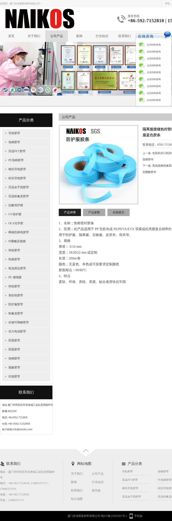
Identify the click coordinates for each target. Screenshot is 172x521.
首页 (11, 36)
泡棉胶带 (14, 142)
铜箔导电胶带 (17, 169)
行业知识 (102, 36)
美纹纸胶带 (15, 295)
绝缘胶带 (14, 259)
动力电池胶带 (17, 331)
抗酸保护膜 (15, 205)
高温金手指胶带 (18, 187)
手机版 (138, 515)
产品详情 (70, 212)
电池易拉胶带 (17, 268)
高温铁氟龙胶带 (18, 196)
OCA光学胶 (15, 223)
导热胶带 (14, 133)
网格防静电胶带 (18, 232)
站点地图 (77, 498)
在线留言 (118, 212)
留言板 (96, 490)
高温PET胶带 (17, 151)
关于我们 (34, 36)
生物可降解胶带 (18, 322)
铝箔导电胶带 (17, 178)
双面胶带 (14, 340)
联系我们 (124, 36)
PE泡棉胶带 (16, 160)
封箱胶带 (14, 376)
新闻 (79, 36)
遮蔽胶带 (14, 367)
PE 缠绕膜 (15, 277)
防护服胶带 (15, 304)
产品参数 (94, 212)
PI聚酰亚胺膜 (17, 241)
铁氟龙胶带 (15, 313)
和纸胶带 (14, 250)
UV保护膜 (14, 214)
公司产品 (56, 36)
